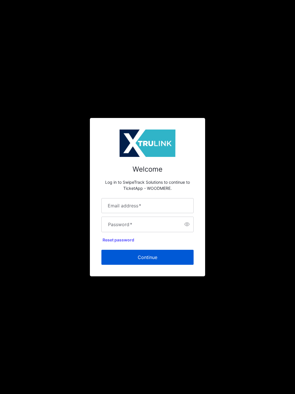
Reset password (118, 239)
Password (120, 224)
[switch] (187, 224)
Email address (124, 205)
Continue (147, 257)
